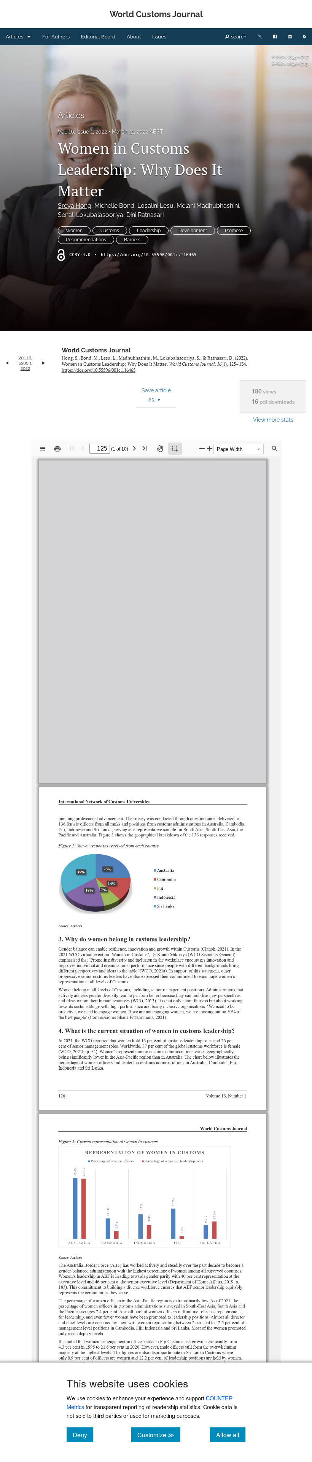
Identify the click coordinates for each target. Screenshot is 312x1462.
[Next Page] (134, 448)
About (134, 37)
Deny (83, 1434)
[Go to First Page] (72, 448)
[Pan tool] (160, 449)
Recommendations (86, 239)
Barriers (132, 239)
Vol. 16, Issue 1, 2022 (82, 132)
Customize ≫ (158, 1434)
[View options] (42, 448)
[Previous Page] (83, 448)
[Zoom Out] (202, 448)
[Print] (57, 449)
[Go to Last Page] (145, 448)
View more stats (273, 419)
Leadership (149, 230)
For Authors (56, 37)
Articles (14, 37)
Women (74, 230)
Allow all (230, 1434)
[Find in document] (275, 449)
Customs (109, 230)
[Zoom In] (209, 448)
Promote (234, 230)
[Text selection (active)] (175, 449)
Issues (159, 37)
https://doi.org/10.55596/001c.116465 (149, 254)
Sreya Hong (74, 205)
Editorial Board (98, 37)
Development (192, 230)
